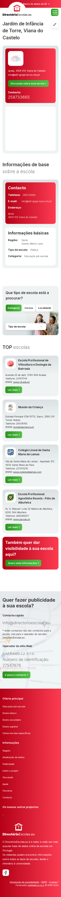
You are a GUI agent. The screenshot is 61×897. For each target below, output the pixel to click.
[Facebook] (6, 872)
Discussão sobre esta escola (27, 83)
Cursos (29, 307)
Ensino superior (10, 726)
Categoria (14, 307)
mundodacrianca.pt (23, 427)
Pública (34, 249)
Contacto (7, 797)
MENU (54, 12)
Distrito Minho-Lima (32, 243)
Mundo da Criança (30, 407)
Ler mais (13, 389)
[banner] (17, 9)
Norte (25, 240)
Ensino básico (10, 713)
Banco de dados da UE (35, 4)
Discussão (8, 777)
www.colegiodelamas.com (27, 472)
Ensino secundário (12, 719)
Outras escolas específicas (16, 733)
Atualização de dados (13, 757)
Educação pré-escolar (36, 256)
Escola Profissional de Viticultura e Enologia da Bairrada (34, 364)
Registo (6, 750)
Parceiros (7, 790)
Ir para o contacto (15, 674)
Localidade (44, 307)
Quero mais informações (22, 563)
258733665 (19, 97)
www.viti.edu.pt (21, 382)
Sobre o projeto (10, 770)
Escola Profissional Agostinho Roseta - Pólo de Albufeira (36, 498)
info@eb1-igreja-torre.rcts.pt (24, 74)
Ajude (5, 784)
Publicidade (8, 764)
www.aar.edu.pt (21, 519)
